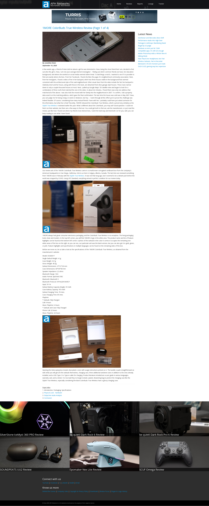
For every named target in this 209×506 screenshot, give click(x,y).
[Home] (46, 4)
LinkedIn (65, 483)
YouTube (45, 483)
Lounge (150, 4)
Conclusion (48, 398)
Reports (140, 4)
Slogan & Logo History (119, 491)
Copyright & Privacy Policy (79, 491)
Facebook (54, 483)
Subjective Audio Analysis (53, 395)
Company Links (62, 491)
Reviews (129, 4)
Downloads (94, 491)
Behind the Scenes (49, 491)
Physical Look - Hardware (53, 393)
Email (77, 483)
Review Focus (104, 491)
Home (119, 4)
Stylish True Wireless (49, 106)
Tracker (161, 4)
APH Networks (60, 3)
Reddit (71, 483)
